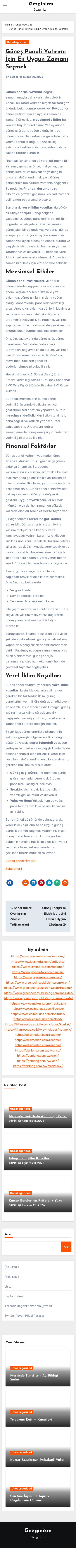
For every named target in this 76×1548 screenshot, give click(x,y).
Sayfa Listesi (14, 1296)
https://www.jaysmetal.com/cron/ (38, 977)
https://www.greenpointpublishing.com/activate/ (38, 998)
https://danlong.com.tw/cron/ (38, 1055)
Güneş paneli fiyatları (21, 861)
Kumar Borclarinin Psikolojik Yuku (35, 1200)
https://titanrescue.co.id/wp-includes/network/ (38, 1029)
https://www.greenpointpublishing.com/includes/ (39, 993)
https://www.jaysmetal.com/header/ (38, 972)
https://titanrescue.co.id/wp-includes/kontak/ (38, 1024)
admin (14, 76)
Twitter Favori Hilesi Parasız (24, 1315)
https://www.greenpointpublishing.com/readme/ (38, 988)
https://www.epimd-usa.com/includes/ (38, 1014)
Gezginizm (41, 4)
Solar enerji (14, 868)
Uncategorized (17, 42)
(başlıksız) (12, 1267)
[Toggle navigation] (5, 7)
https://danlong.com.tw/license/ (38, 1050)
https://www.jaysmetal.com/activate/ (38, 961)
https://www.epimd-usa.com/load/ (38, 1019)
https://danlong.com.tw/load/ (38, 1061)
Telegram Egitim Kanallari (29, 1158)
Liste (8, 1286)
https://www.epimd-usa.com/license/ (38, 1008)
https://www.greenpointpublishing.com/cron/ (38, 982)
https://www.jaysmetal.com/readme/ (38, 967)
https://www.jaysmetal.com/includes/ (38, 956)
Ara (8, 1234)
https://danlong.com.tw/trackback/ (38, 1066)
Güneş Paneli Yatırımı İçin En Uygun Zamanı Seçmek (37, 59)
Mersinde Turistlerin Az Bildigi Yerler (38, 1116)
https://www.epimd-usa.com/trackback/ (38, 1003)
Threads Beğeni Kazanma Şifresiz (29, 1306)
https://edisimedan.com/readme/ (38, 1034)
